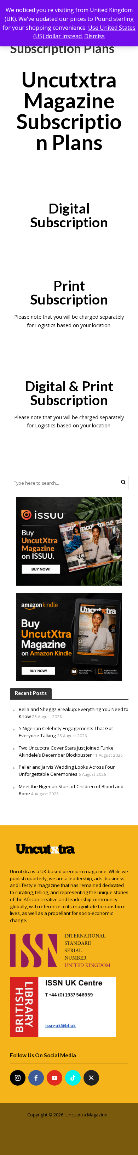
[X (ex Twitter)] (91, 1078)
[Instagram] (17, 1078)
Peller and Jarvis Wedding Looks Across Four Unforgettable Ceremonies (67, 770)
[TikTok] (73, 1078)
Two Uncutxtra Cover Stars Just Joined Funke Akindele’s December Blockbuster (66, 751)
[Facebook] (36, 1078)
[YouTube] (54, 1078)
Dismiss (94, 36)
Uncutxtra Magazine (86, 1115)
